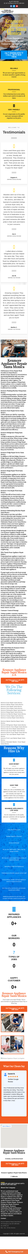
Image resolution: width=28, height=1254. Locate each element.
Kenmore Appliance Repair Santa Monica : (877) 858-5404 (12, 1184)
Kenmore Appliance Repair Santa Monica (7, 11)
